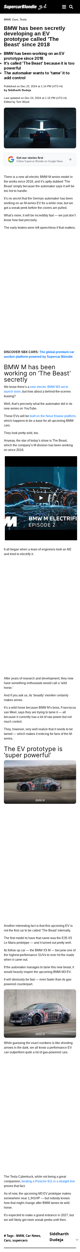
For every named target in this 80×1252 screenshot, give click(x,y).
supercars (20, 1240)
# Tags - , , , (22, 1238)
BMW (7, 19)
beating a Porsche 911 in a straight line (48, 1181)
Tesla (23, 19)
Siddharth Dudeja (59, 1236)
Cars (15, 19)
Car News (33, 1236)
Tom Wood (22, 101)
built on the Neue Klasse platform (52, 416)
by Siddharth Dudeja (17, 90)
